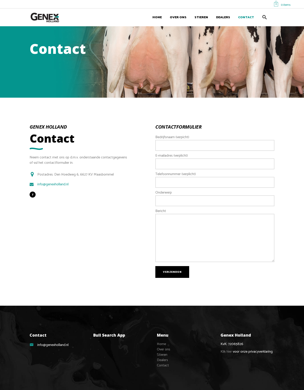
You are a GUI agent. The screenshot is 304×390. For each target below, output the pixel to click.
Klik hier (226, 352)
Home (161, 344)
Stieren (162, 355)
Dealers (162, 360)
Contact (163, 365)
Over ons (163, 349)
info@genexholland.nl (53, 184)
